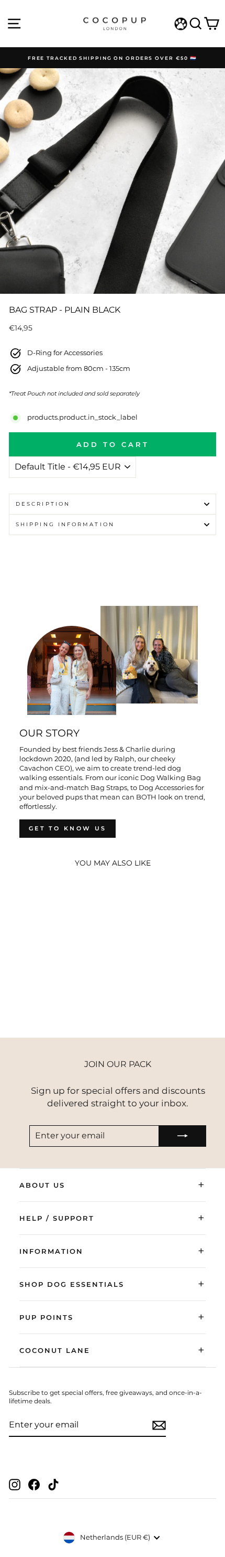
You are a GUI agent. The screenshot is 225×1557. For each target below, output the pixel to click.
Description (43, 503)
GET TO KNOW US (67, 828)
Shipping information (65, 524)
